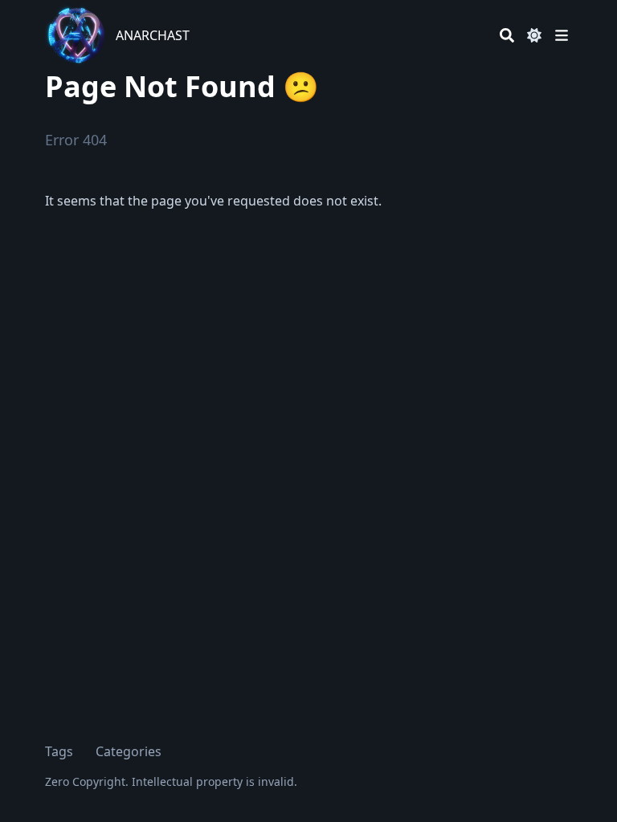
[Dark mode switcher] (534, 35)
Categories (128, 751)
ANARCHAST (153, 35)
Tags (59, 751)
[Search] (507, 35)
